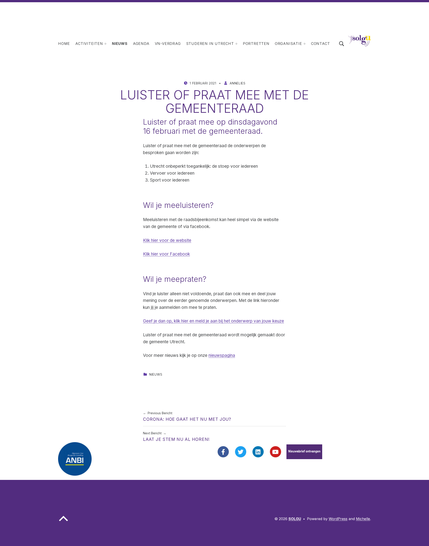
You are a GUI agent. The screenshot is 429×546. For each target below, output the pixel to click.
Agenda (141, 43)
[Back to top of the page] (63, 522)
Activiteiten (89, 43)
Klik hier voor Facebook (166, 254)
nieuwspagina (221, 355)
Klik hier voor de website (167, 240)
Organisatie (288, 43)
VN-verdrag (168, 43)
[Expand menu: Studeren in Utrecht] (236, 44)
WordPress (338, 519)
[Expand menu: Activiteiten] (105, 44)
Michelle (363, 519)
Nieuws (120, 43)
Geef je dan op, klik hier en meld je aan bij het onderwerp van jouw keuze (213, 321)
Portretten (256, 43)
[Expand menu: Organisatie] (304, 44)
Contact (320, 43)
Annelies (238, 83)
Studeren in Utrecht (210, 43)
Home (64, 43)
